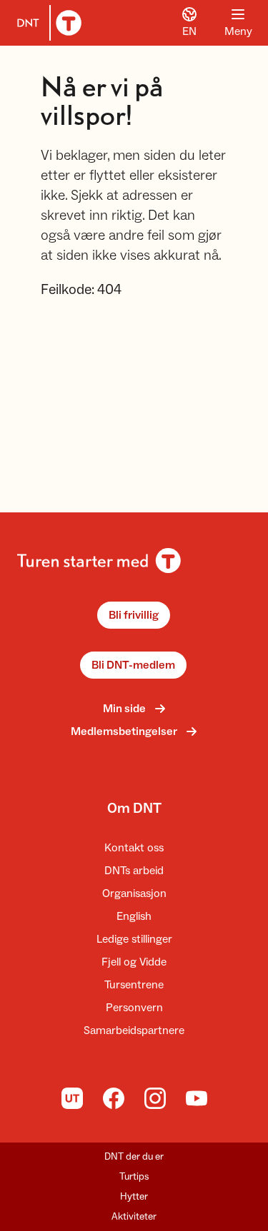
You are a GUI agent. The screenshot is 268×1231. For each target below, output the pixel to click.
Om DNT (134, 808)
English (134, 916)
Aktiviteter (134, 1216)
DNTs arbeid (134, 870)
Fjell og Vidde (134, 962)
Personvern (134, 1007)
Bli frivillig (134, 615)
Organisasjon (134, 893)
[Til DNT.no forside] (46, 23)
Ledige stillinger (134, 939)
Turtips (134, 1176)
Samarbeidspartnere (134, 1030)
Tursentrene (134, 985)
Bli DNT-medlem (133, 665)
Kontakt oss (134, 848)
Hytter (134, 1196)
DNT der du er (134, 1156)
